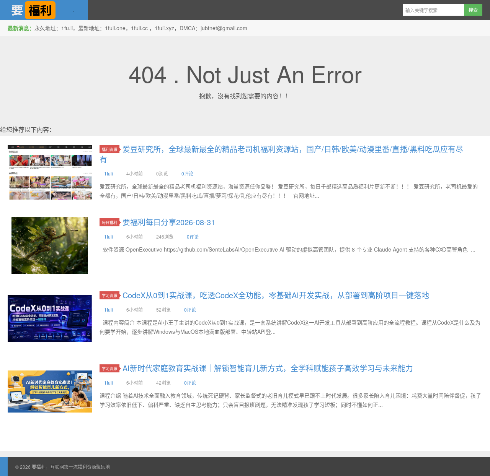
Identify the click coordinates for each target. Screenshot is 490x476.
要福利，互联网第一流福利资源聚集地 (44, 10)
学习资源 (109, 295)
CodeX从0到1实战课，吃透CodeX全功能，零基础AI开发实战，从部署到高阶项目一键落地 (275, 295)
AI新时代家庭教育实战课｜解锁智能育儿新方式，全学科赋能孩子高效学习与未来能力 (267, 368)
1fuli (108, 173)
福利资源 (109, 149)
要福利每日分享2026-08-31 (168, 221)
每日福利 (109, 222)
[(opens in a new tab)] (50, 172)
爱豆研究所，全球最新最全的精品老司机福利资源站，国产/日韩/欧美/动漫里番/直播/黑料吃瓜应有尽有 (281, 154)
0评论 (187, 173)
